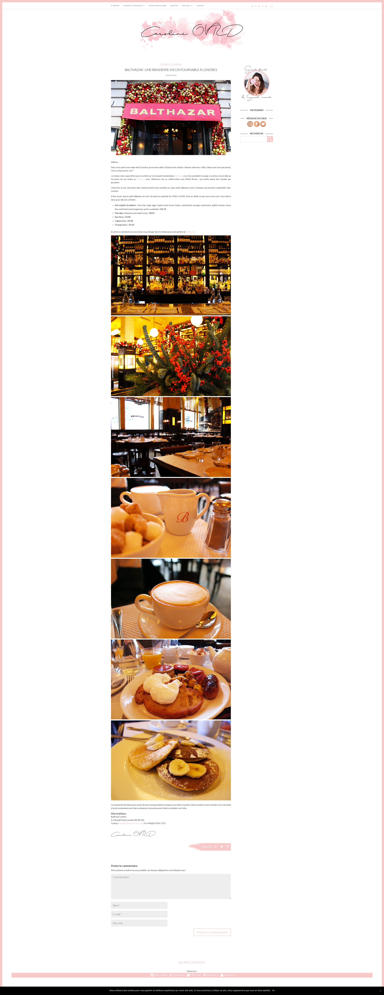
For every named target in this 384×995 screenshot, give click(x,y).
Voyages (186, 5)
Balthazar (178, 176)
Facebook (178, 975)
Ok (273, 990)
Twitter (195, 975)
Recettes (174, 5)
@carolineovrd (192, 962)
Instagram (160, 975)
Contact (200, 5)
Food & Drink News (157, 5)
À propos (115, 5)
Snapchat (230, 975)
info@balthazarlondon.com (131, 823)
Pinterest (212, 975)
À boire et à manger (132, 5)
